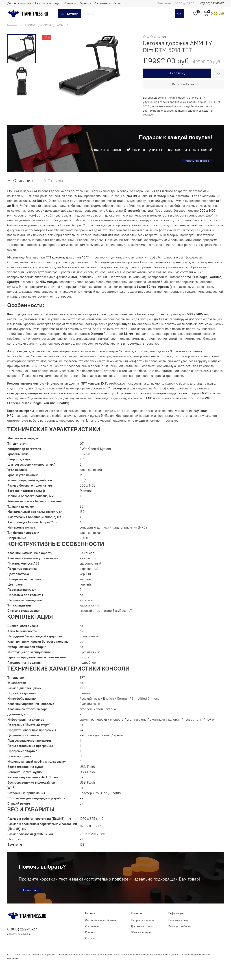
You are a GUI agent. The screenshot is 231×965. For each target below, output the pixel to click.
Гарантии (85, 3)
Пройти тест (30, 890)
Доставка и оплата (19, 3)
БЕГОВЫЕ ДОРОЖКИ (37, 25)
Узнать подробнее (197, 160)
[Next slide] (21, 93)
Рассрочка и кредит (48, 3)
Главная (12, 25)
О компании (102, 3)
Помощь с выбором (179, 926)
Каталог (72, 14)
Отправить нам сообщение (101, 920)
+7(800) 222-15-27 (212, 3)
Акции (117, 3)
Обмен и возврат (141, 932)
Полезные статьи (178, 920)
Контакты (70, 3)
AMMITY (62, 25)
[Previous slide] (48, 66)
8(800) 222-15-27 (22, 929)
